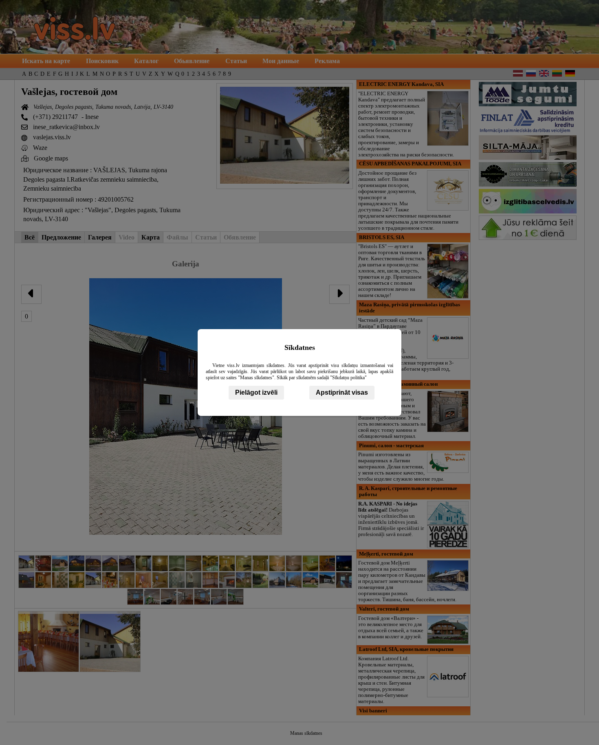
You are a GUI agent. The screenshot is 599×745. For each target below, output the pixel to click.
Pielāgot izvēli (256, 392)
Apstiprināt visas (342, 392)
